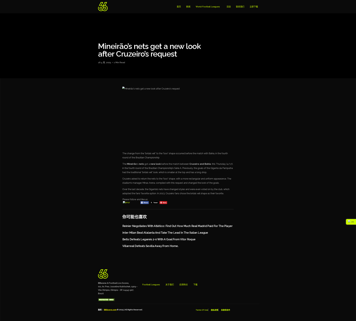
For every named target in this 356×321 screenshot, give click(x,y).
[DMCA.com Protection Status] (106, 300)
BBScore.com (110, 310)
